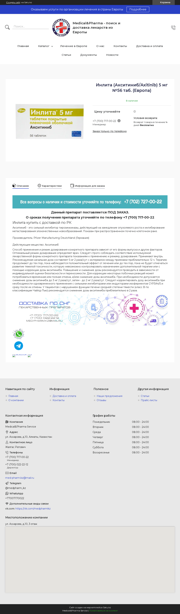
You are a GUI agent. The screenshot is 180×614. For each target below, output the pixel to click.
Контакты (120, 46)
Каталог (43, 46)
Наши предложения (109, 396)
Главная (23, 46)
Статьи (66, 54)
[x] (30, 354)
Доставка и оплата (149, 46)
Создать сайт (13, 2)
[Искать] (7, 27)
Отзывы (101, 400)
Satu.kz (107, 607)
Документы (88, 54)
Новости (112, 54)
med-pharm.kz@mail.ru (19, 477)
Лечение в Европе (73, 46)
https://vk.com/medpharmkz (33, 508)
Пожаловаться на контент (103, 610)
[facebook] (19, 354)
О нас (100, 46)
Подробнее (137, 9)
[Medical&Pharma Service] (61, 27)
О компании (16, 400)
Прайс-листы (149, 400)
